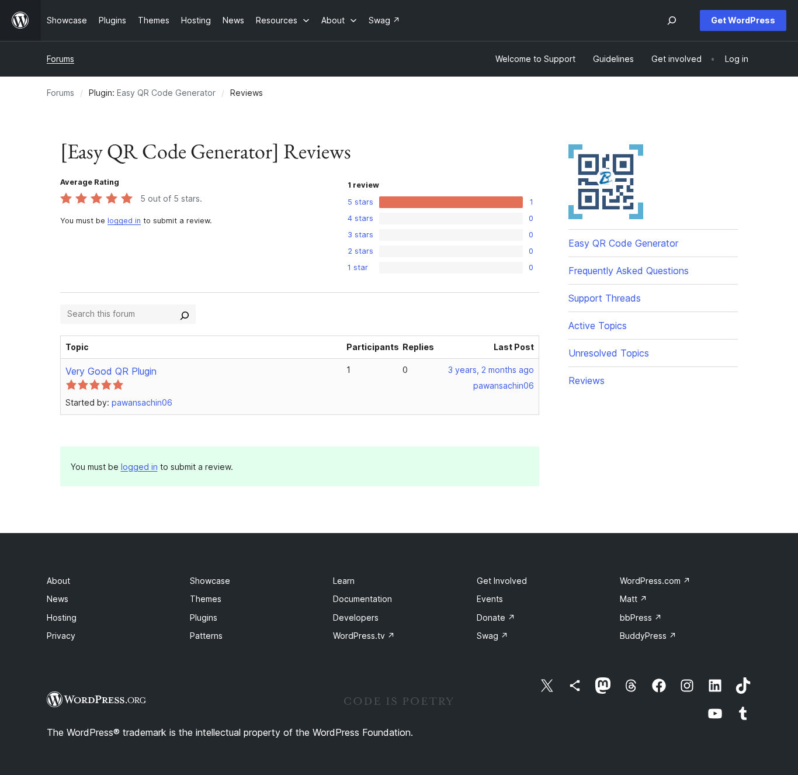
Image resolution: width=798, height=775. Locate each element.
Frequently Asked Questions (628, 270)
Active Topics (597, 325)
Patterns (206, 636)
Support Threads (604, 298)
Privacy (61, 636)
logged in (124, 220)
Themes (205, 599)
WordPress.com (655, 581)
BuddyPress (648, 636)
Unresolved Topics (608, 353)
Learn (344, 581)
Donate (496, 617)
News (57, 599)
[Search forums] (185, 314)
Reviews (586, 380)
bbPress (641, 617)
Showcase (210, 581)
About (58, 581)
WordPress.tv (364, 636)
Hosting (62, 617)
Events (490, 599)
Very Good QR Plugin (111, 371)
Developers (356, 617)
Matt (633, 599)
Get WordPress (743, 20)
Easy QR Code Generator (166, 93)
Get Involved (502, 581)
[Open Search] (671, 20)
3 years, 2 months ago (491, 370)
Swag (492, 636)
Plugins (203, 617)
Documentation (362, 599)
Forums (60, 59)
